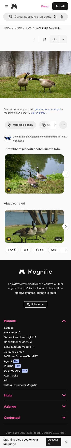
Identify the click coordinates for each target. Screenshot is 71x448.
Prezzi (45, 6)
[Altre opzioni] (34, 39)
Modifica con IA (23, 125)
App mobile (11, 375)
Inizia (8, 395)
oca (26, 249)
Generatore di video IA (18, 342)
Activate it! (53, 441)
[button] (35, 304)
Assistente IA (12, 332)
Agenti (11, 361)
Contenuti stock (14, 351)
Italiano (35, 304)
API (6, 380)
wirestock (18, 140)
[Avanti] (54, 125)
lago (53, 249)
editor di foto (38, 113)
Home (7, 28)
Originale (26, 52)
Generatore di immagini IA (20, 337)
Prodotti (10, 321)
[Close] (66, 442)
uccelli (11, 249)
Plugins (12, 366)
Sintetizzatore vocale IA (19, 346)
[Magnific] (35, 273)
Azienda (10, 406)
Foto (28, 28)
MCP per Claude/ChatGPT (21, 356)
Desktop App (15, 370)
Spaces (8, 327)
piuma (39, 249)
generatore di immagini (48, 109)
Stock (18, 28)
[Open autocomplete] (8, 16)
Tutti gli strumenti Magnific (20, 385)
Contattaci (12, 417)
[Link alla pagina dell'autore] (7, 139)
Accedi (60, 6)
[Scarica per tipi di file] (63, 39)
